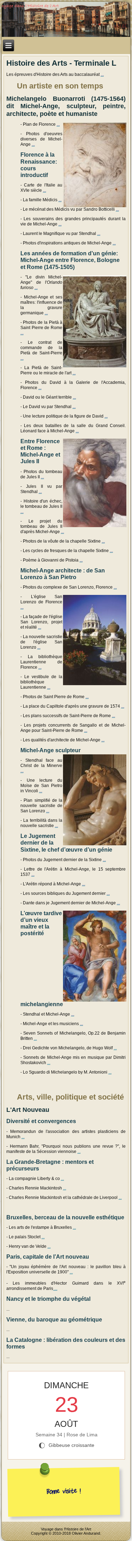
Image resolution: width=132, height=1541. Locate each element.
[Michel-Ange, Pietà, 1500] (94, 321)
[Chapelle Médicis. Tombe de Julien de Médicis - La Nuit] (94, 799)
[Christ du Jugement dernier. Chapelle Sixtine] (94, 955)
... (35, 1038)
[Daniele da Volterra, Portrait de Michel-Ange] (94, 164)
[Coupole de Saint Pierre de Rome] (94, 639)
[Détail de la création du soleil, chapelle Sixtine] (94, 482)
